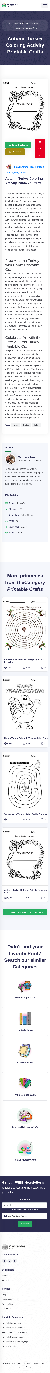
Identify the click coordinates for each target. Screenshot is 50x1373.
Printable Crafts (21, 167)
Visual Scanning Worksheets (14, 1332)
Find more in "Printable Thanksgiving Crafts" (25, 912)
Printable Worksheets (11, 1323)
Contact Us (7, 1299)
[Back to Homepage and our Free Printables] (9, 23)
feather (26, 425)
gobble (36, 425)
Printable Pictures (9, 1346)
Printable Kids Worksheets (13, 1327)
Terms (4, 1276)
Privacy (5, 1280)
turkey (16, 425)
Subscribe (25, 1224)
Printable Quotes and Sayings (15, 1341)
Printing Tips (7, 1304)
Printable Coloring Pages (12, 1337)
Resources (7, 1309)
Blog (4, 1294)
